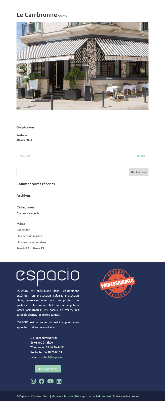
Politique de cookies (126, 396)
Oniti (46, 396)
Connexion (23, 230)
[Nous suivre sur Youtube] (50, 381)
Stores (62, 16)
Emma (142, 155)
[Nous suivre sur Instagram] (33, 381)
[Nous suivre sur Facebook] (41, 381)
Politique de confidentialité (93, 396)
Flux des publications (29, 236)
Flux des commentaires (31, 242)
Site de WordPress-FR (30, 248)
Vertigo (23, 155)
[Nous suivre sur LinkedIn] (59, 381)
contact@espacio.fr (52, 357)
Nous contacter (48, 369)
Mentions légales (62, 396)
